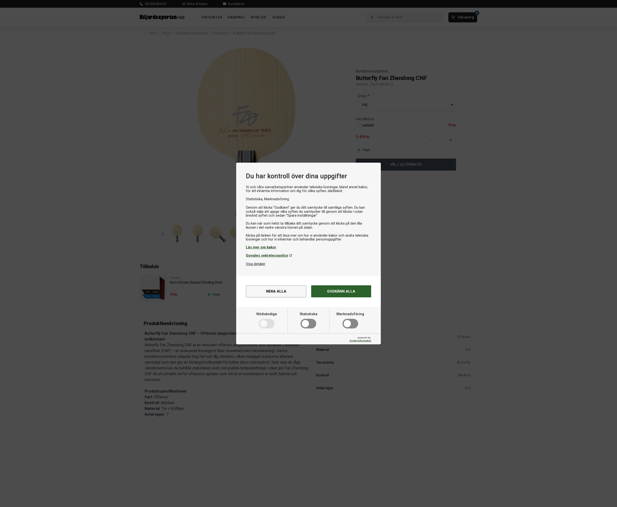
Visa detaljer (255, 264)
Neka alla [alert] (276, 291)
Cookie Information (360, 340)
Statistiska (308, 314)
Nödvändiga (266, 314)
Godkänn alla (341, 291)
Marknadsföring (350, 314)
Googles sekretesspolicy (267, 255)
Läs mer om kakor (261, 247)
